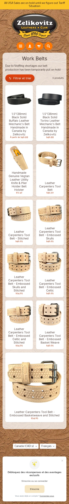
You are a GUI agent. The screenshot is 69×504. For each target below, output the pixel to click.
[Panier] (39, 46)
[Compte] (30, 46)
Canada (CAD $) (24, 446)
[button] (19, 78)
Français (46, 446)
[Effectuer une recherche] (48, 46)
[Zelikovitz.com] (34, 25)
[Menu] (21, 46)
